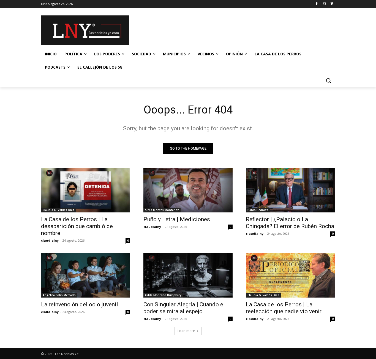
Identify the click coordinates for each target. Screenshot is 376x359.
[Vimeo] (332, 4)
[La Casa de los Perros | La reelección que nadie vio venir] (290, 275)
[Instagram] (324, 4)
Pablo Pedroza (257, 210)
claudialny (50, 240)
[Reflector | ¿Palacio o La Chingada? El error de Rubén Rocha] (290, 190)
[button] (328, 80)
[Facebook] (317, 4)
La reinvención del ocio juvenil (79, 304)
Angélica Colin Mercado (59, 295)
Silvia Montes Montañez (162, 210)
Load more (186, 330)
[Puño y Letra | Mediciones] (188, 190)
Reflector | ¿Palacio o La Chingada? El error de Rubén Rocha (290, 223)
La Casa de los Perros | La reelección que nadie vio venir (283, 308)
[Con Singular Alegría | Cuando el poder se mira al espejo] (188, 275)
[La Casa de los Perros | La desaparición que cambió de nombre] (85, 190)
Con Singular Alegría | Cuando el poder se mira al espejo (184, 308)
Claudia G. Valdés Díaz (58, 210)
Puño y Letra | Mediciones (176, 219)
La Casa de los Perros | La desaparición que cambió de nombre (77, 226)
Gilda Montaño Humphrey (163, 295)
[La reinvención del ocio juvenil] (85, 275)
